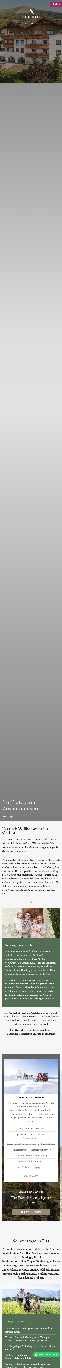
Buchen (56, 4)
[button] (5, 4)
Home (31, 4)
